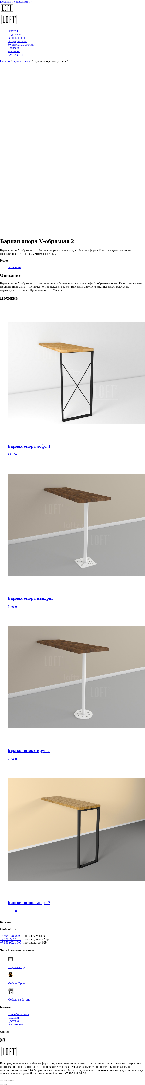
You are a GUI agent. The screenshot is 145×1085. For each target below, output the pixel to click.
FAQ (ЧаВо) (15, 54)
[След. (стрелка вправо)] (5, 1084)
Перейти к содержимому (16, 1)
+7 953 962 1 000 (10, 942)
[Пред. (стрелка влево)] (1, 1084)
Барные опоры (17, 37)
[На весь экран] (5, 1080)
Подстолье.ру (16, 967)
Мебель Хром (16, 983)
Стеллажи (14, 47)
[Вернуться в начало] (7, 11)
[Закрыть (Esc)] (12, 1080)
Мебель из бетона (19, 999)
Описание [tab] (14, 267)
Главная (13, 31)
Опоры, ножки (17, 41)
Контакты (14, 51)
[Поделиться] (9, 1080)
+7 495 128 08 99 (10, 935)
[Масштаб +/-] (1, 1080)
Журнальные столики (21, 44)
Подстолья (14, 34)
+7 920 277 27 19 (10, 939)
